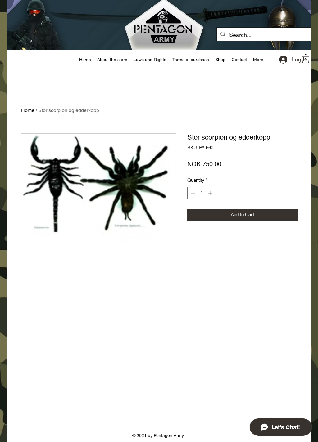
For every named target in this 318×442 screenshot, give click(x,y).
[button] (305, 58)
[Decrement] (192, 193)
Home (27, 110)
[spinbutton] (201, 193)
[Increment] (211, 193)
